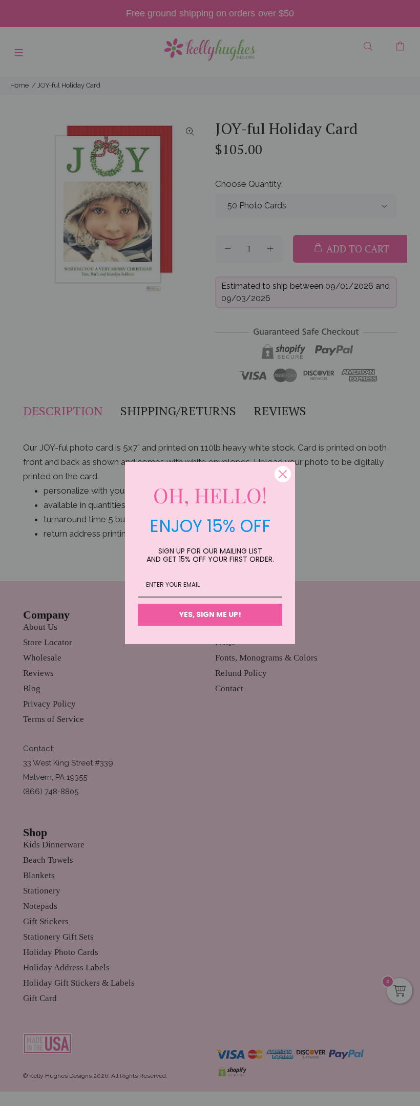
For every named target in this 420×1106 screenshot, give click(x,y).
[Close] (282, 474)
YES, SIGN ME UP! (210, 614)
